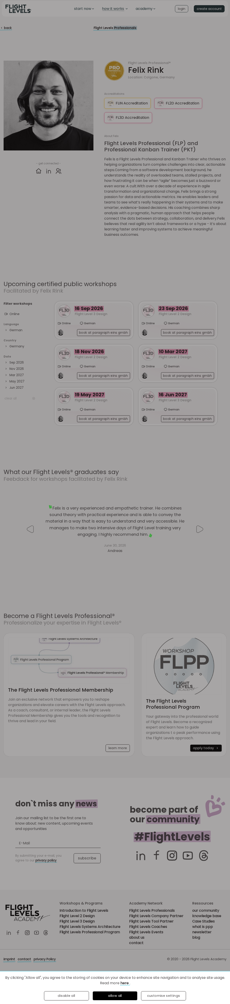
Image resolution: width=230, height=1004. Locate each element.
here (125, 983)
